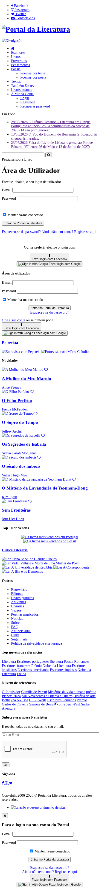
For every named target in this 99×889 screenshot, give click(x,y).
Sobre (15, 623)
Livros (15, 57)
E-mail (7, 190)
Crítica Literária (15, 550)
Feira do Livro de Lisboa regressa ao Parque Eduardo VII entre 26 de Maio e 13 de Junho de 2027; (52, 145)
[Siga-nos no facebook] (3, 783)
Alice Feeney (11, 387)
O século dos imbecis (21, 466)
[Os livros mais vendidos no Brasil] (49, 541)
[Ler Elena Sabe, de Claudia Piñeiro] (29, 559)
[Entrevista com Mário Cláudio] (65, 352)
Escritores (18, 52)
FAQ (14, 627)
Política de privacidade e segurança (36, 643)
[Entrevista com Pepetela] (21, 352)
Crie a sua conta (13, 320)
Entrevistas (19, 590)
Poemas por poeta (33, 77)
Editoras (17, 594)
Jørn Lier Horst (13, 519)
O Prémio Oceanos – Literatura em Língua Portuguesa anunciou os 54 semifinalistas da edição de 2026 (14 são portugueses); (50, 126)
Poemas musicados (24, 614)
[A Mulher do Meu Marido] (25, 369)
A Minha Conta (22, 94)
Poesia (15, 69)
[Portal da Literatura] (36, 29)
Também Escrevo (23, 86)
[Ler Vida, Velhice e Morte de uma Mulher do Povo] (40, 563)
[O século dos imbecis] (21, 457)
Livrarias (17, 606)
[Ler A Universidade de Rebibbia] (27, 567)
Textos (16, 81)
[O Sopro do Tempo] (20, 413)
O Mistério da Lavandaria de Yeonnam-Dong (45, 488)
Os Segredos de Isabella (24, 444)
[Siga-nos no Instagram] (7, 783)
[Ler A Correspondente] (71, 567)
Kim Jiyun (9, 497)
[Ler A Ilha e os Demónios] (22, 571)
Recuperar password (35, 106)
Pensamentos (20, 65)
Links (15, 635)
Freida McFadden (15, 409)
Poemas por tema (32, 73)
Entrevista (10, 343)
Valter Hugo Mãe (14, 475)
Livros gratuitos (22, 598)
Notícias (17, 618)
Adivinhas (18, 602)
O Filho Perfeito (17, 400)
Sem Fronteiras (16, 510)
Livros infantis (21, 90)
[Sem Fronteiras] (17, 501)
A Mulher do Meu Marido (26, 378)
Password (9, 198)
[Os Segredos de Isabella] (23, 435)
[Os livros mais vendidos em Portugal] (49, 537)
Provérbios (19, 61)
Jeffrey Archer (12, 431)
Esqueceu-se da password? (49, 312)
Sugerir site (19, 639)
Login (24, 98)
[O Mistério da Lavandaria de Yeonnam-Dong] (39, 479)
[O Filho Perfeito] (18, 392)
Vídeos (16, 610)
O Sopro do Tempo (20, 422)
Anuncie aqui (21, 631)
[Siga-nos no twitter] (10, 783)
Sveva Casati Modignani (20, 453)
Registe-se (27, 102)
